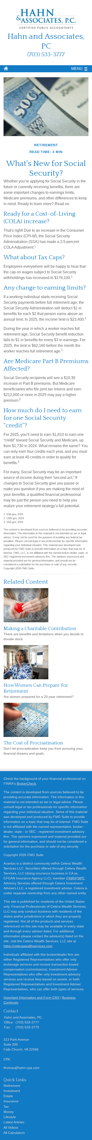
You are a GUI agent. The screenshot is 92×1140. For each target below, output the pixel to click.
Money (9, 1112)
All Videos (11, 1127)
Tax (6, 1106)
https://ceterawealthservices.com (28, 946)
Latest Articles (14, 1122)
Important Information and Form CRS (31, 997)
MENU (77, 69)
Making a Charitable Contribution (40, 628)
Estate (8, 1096)
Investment (12, 1091)
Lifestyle (10, 1117)
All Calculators (14, 1133)
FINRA (71, 878)
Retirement (12, 1085)
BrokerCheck (26, 783)
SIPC (81, 878)
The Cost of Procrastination (33, 743)
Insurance (11, 1101)
